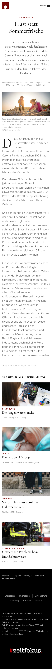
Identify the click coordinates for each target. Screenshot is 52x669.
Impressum (24, 595)
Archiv (38, 600)
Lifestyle (42, 85)
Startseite (10, 595)
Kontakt (27, 600)
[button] (45, 5)
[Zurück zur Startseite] (5, 5)
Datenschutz (41, 595)
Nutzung (14, 600)
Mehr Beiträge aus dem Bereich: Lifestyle (23, 377)
